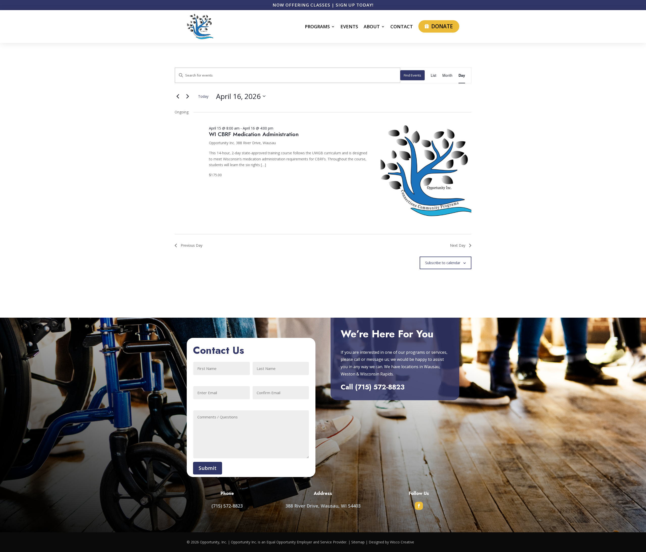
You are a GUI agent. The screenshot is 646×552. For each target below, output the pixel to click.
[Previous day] (178, 96)
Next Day (457, 245)
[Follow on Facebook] (419, 506)
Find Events (412, 75)
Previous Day (191, 245)
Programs (317, 26)
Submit (208, 468)
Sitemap (358, 542)
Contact (401, 26)
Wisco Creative (402, 542)
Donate (442, 26)
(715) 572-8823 (380, 387)
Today (203, 96)
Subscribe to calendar (442, 262)
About (372, 26)
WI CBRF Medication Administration (254, 134)
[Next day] (187, 96)
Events (349, 26)
